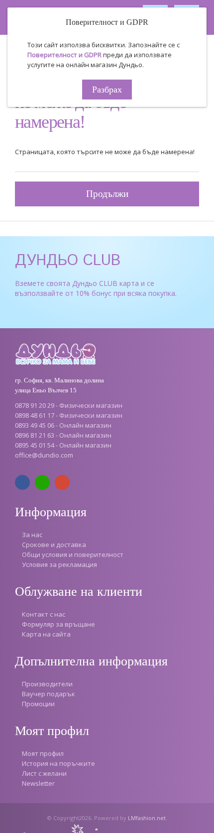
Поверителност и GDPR (64, 54)
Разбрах (107, 89)
